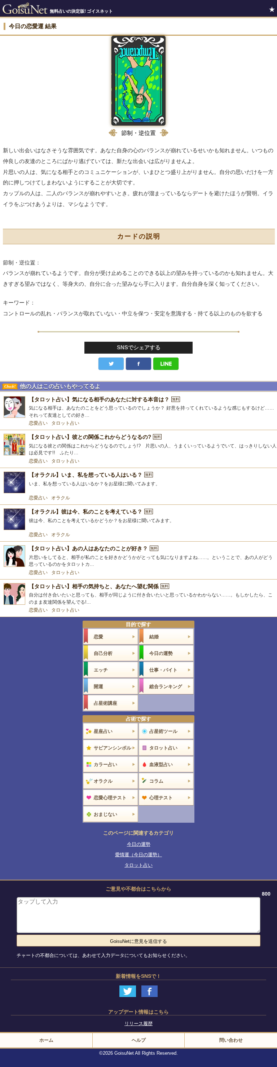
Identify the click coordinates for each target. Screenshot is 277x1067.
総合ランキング (165, 686)
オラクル (60, 497)
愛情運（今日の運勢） (138, 854)
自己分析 (103, 653)
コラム (156, 781)
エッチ (101, 670)
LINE (166, 364)
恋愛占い (38, 423)
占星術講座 (105, 703)
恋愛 (98, 636)
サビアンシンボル (112, 748)
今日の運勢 (161, 653)
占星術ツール (163, 731)
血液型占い (161, 764)
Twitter (111, 364)
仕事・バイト (163, 670)
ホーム (46, 1040)
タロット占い (65, 423)
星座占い (103, 731)
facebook (138, 364)
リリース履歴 (138, 1023)
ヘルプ (139, 1040)
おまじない (105, 814)
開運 (98, 686)
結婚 (154, 636)
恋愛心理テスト (110, 797)
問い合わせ (231, 1040)
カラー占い (105, 764)
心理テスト (161, 797)
